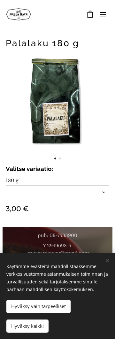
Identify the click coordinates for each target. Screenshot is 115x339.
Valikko (102, 14)
